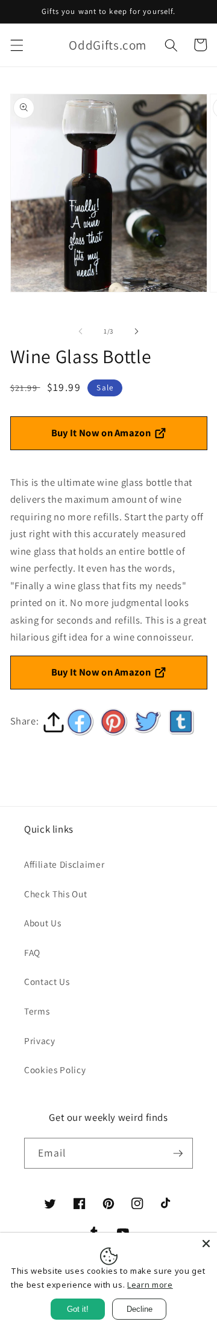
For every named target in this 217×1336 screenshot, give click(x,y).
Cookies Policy (55, 1069)
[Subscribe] (177, 1153)
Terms (36, 1011)
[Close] (206, 1244)
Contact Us (47, 981)
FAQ (32, 952)
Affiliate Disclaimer (64, 864)
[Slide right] (136, 331)
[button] (16, 44)
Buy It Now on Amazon (101, 432)
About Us (42, 923)
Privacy (39, 1040)
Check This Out (55, 894)
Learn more (150, 1284)
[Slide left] (81, 331)
